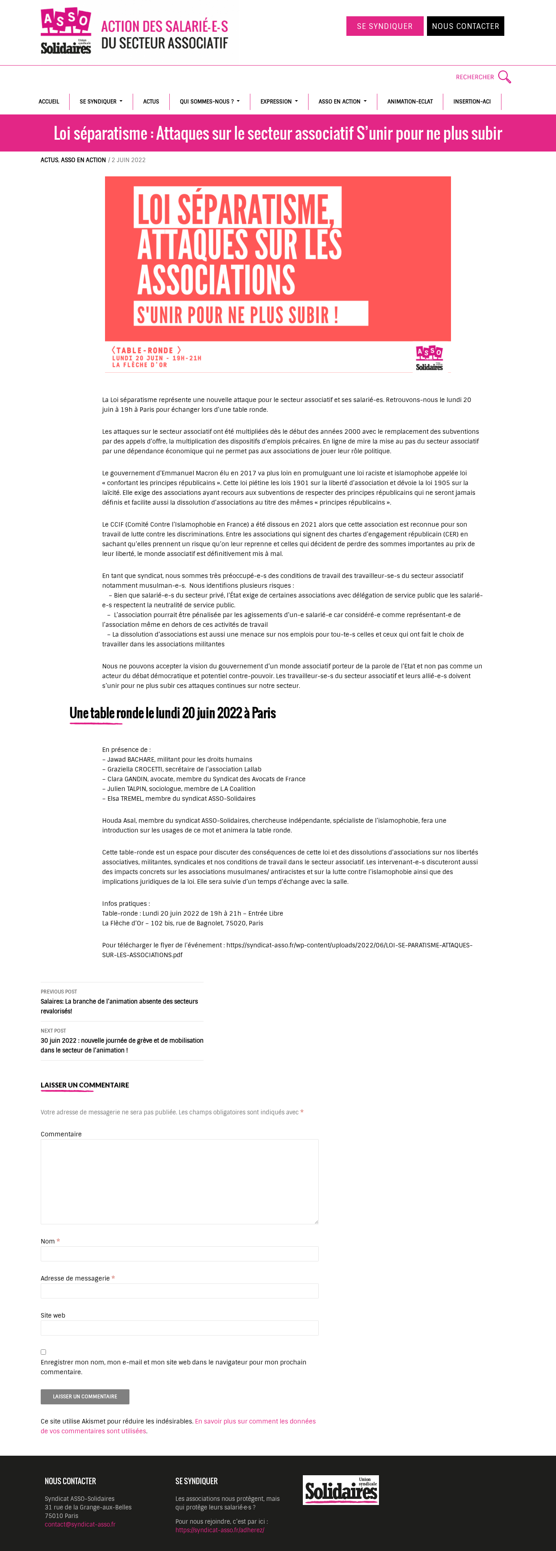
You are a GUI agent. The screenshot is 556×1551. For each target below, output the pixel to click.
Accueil (49, 101)
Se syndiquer (385, 26)
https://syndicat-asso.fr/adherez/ (219, 1530)
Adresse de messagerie (78, 1278)
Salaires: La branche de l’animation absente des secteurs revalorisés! (119, 1002)
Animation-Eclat (410, 101)
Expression (276, 101)
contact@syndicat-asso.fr (80, 1524)
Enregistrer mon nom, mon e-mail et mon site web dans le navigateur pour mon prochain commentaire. (173, 1367)
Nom (50, 1241)
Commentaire (61, 1134)
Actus (151, 101)
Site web (53, 1316)
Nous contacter (466, 26)
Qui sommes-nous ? (207, 101)
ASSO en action (340, 101)
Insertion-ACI (472, 101)
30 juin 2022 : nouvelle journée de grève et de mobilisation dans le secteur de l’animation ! (122, 1041)
